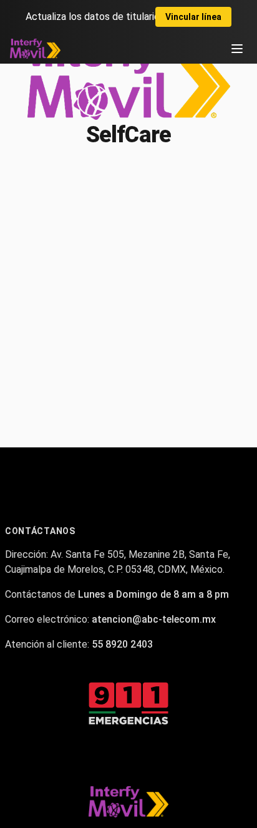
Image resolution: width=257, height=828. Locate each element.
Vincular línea (193, 17)
